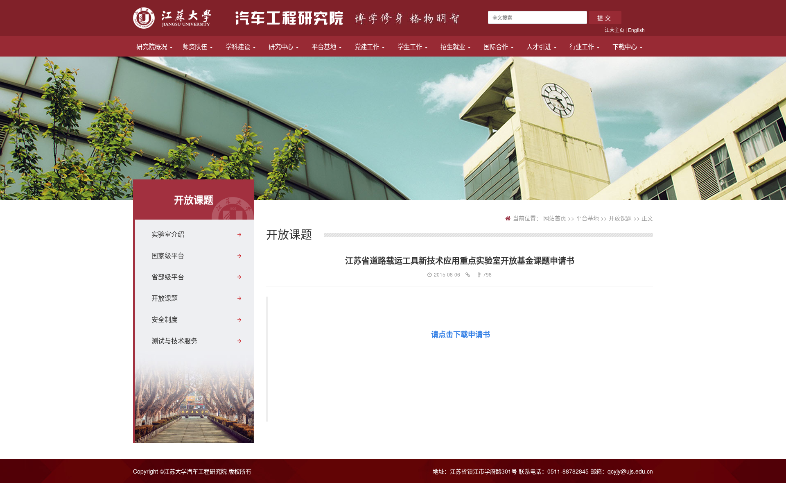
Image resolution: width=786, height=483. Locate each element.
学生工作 (411, 46)
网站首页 (554, 218)
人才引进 (539, 46)
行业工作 (582, 46)
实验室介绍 (167, 234)
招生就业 (453, 46)
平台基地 (325, 46)
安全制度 (164, 319)
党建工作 (368, 46)
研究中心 (282, 46)
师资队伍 (196, 46)
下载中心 (625, 46)
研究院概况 (152, 46)
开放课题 (164, 298)
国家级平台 (167, 255)
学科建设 (239, 46)
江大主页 (614, 29)
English (636, 29)
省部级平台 (167, 276)
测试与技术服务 (174, 340)
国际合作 (496, 46)
